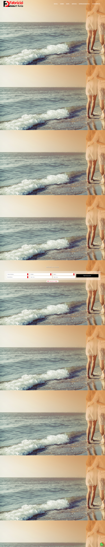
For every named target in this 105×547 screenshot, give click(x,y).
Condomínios (96, 3)
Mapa (67, 3)
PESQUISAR (88, 275)
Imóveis (74, 3)
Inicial (56, 3)
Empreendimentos (84, 3)
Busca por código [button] (53, 281)
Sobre (62, 3)
